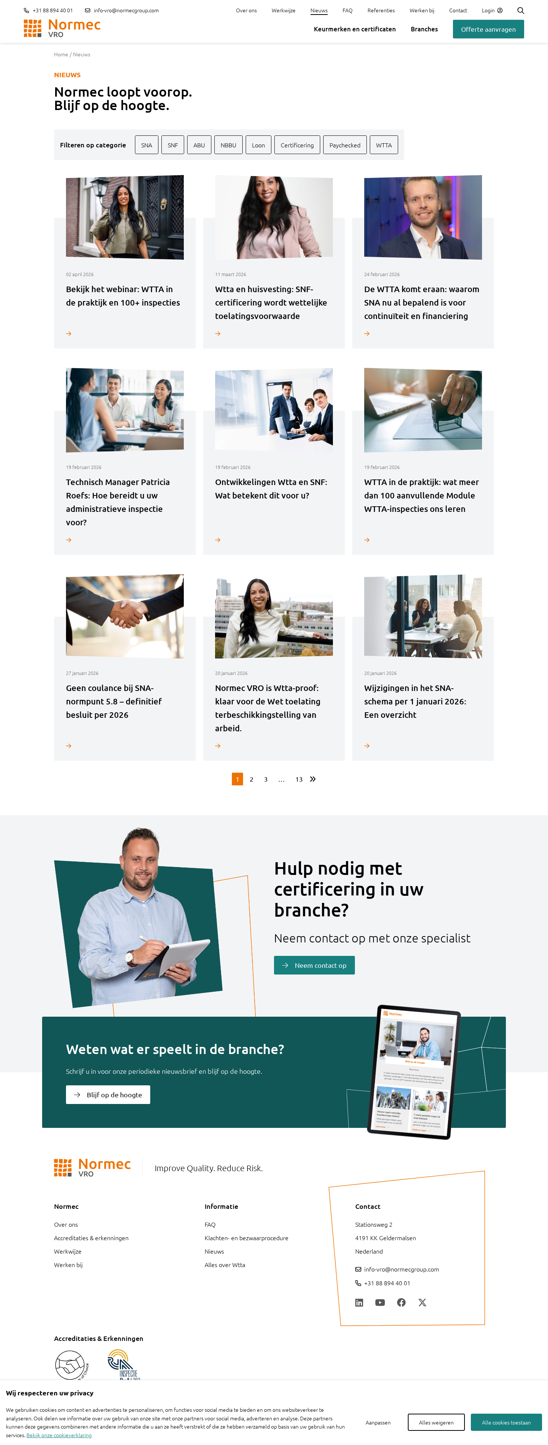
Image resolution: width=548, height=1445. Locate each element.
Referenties (381, 10)
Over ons (246, 10)
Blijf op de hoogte (114, 1094)
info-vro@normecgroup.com (126, 10)
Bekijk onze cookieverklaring (59, 1435)
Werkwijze (284, 10)
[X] (422, 1303)
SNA (146, 145)
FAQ (348, 10)
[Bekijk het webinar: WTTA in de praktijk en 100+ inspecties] (125, 333)
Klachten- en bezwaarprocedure (247, 1237)
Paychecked (345, 145)
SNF (173, 145)
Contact (458, 10)
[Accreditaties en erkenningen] (72, 1367)
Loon (258, 145)
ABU (199, 145)
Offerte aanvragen (488, 29)
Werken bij (422, 10)
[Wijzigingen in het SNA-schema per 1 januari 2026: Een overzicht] (423, 745)
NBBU (228, 145)
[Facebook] (401, 1303)
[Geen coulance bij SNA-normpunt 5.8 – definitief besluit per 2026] (125, 745)
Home (61, 54)
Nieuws (319, 10)
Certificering (297, 145)
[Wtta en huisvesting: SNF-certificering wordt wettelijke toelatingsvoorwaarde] (274, 333)
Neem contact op (321, 965)
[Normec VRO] (62, 28)
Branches (424, 29)
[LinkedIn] (359, 1303)
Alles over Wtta (225, 1264)
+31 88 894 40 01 (52, 10)
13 (299, 779)
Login (489, 10)
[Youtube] (380, 1303)
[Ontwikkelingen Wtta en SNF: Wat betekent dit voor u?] (274, 540)
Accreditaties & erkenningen (91, 1237)
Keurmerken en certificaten (355, 29)
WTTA (384, 145)
